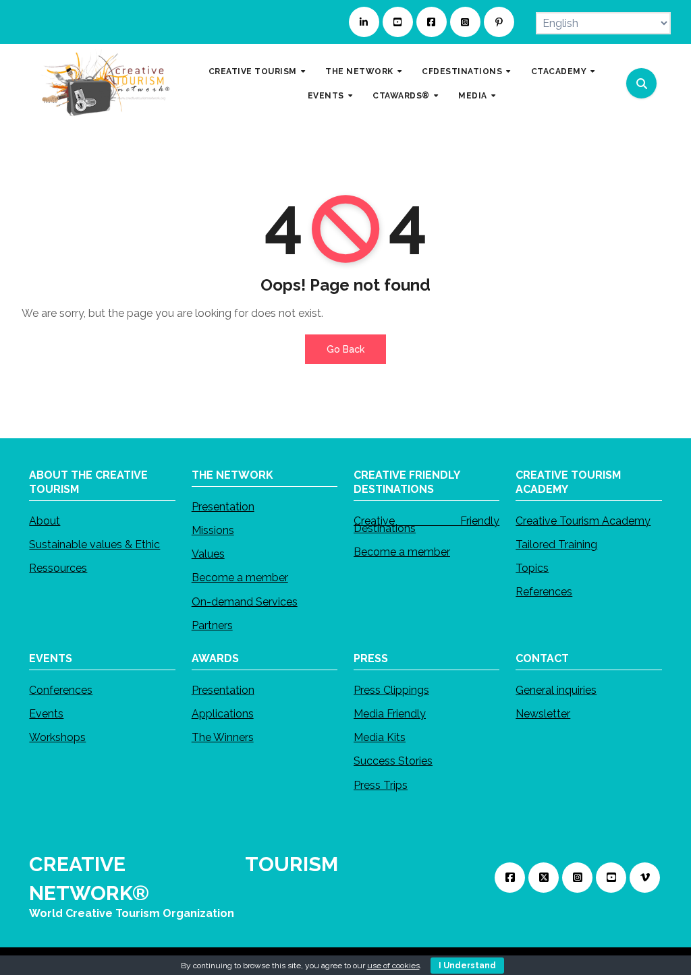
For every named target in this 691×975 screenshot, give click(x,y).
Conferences (60, 690)
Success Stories (393, 761)
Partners (212, 624)
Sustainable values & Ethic (94, 543)
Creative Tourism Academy (583, 520)
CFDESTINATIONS (463, 71)
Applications (223, 713)
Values (208, 554)
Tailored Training (556, 543)
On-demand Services (245, 601)
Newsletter (543, 713)
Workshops (57, 738)
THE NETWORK (360, 71)
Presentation (223, 506)
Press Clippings (391, 690)
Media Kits (380, 738)
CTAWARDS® (402, 95)
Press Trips (381, 785)
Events (46, 713)
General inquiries (556, 690)
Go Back (345, 349)
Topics (532, 568)
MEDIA (473, 95)
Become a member (240, 577)
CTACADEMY (560, 71)
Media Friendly (390, 713)
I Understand (467, 965)
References (544, 591)
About (44, 520)
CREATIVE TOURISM (254, 71)
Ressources (58, 568)
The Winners (223, 738)
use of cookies (393, 965)
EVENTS (327, 95)
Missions (213, 530)
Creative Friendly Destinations (426, 524)
